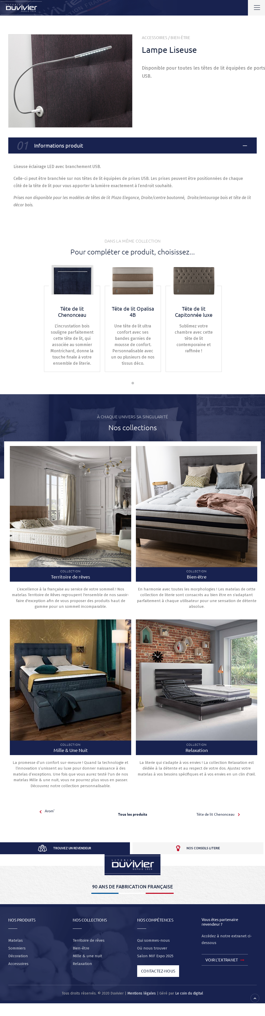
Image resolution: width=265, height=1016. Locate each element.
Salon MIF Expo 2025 (155, 956)
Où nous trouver (152, 948)
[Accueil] (132, 864)
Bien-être (180, 37)
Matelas (15, 940)
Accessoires (154, 37)
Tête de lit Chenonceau (72, 311)
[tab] (132, 145)
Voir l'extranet (221, 959)
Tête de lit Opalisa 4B (133, 311)
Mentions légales (141, 993)
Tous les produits (132, 814)
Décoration (18, 956)
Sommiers (17, 948)
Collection (70, 574)
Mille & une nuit (87, 956)
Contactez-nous (158, 970)
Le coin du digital (189, 993)
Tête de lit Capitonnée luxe (193, 311)
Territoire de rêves (89, 940)
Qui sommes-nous (153, 940)
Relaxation (82, 963)
